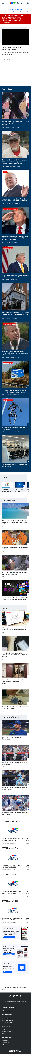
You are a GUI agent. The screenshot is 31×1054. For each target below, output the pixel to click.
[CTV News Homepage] (15, 3)
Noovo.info (5, 1040)
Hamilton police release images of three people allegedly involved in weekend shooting (15, 122)
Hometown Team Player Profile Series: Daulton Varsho (15, 788)
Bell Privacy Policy (7, 1018)
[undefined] (13, 834)
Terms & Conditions (7, 1020)
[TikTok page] (14, 996)
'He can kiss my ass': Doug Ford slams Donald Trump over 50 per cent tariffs (15, 200)
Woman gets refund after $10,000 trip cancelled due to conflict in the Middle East (14, 522)
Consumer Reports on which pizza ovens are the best (15, 548)
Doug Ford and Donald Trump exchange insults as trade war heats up (15, 276)
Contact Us (15, 987)
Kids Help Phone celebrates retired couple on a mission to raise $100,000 (14, 629)
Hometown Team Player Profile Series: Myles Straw (15, 763)
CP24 (3, 1029)
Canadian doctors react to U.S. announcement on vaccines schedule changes (14, 654)
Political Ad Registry (7, 1022)
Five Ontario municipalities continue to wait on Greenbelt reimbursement (15, 391)
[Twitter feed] (10, 996)
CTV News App (6, 987)
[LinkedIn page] (21, 996)
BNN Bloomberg (6, 1031)
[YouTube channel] (17, 996)
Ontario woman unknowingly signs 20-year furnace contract (14, 573)
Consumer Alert (17, 12)
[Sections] (3, 3)
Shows (9, 12)
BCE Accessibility (7, 1010)
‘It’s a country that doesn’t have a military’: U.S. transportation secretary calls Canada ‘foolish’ (15, 353)
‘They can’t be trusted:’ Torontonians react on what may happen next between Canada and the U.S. (14, 161)
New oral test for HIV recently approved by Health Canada (15, 707)
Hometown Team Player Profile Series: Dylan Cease (15, 813)
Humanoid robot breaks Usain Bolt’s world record (14, 428)
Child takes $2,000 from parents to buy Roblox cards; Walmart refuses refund (15, 598)
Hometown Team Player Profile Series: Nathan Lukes (15, 738)
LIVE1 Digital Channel (19, 490)
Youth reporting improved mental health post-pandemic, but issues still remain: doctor (15, 314)
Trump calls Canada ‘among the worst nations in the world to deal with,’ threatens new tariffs (15, 238)
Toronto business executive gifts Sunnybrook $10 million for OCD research (13, 681)
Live (3, 12)
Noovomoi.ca (5, 1042)
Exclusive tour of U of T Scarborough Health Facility (14, 465)
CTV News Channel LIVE (6, 490)
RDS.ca (4, 1044)
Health (27, 12)
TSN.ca (4, 1033)
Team (3, 989)
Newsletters (23, 987)
